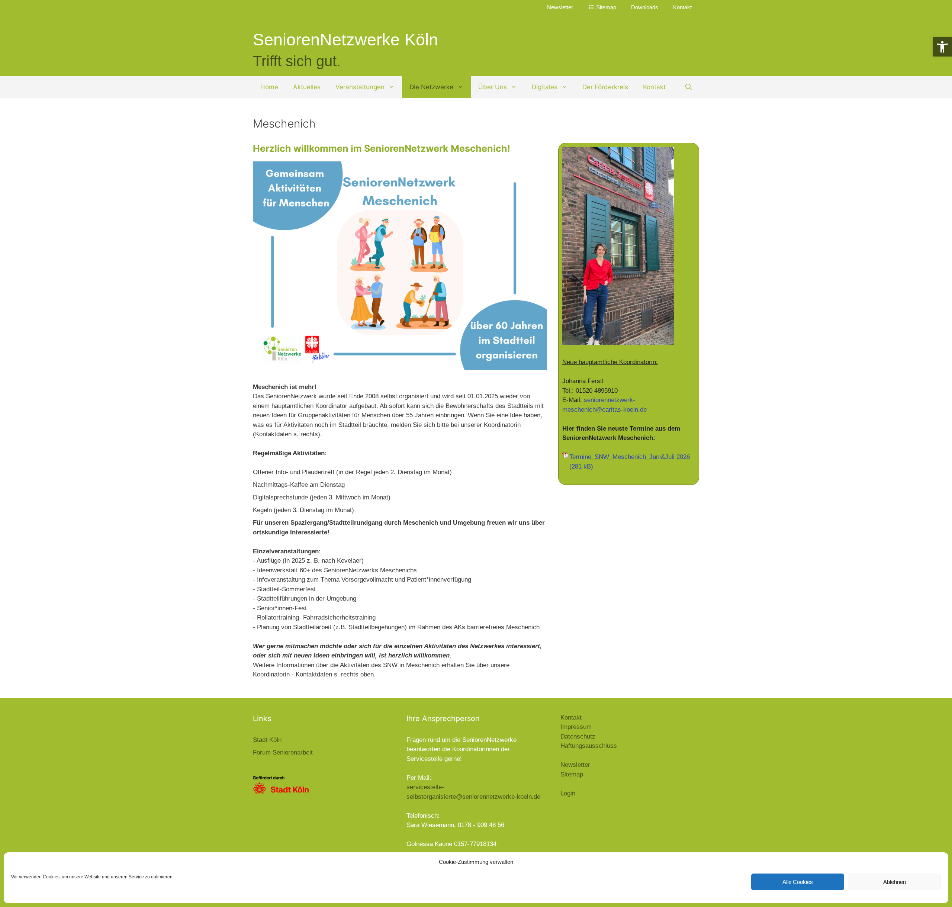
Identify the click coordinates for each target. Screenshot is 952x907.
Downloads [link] (644, 7)
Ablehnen (894, 882)
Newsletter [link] (560, 7)
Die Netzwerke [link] (431, 87)
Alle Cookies (797, 882)
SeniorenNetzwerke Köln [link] (345, 39)
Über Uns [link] (492, 87)
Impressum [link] (576, 726)
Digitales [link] (544, 87)
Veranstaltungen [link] (360, 87)
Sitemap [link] (571, 774)
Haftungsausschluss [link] (588, 745)
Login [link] (567, 793)
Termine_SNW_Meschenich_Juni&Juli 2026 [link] (629, 456)
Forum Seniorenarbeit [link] (283, 752)
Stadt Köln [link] (267, 739)
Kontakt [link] (682, 7)
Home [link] (269, 87)
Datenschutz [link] (577, 736)
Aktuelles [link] (307, 87)
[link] (942, 47)
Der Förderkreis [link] (605, 87)
